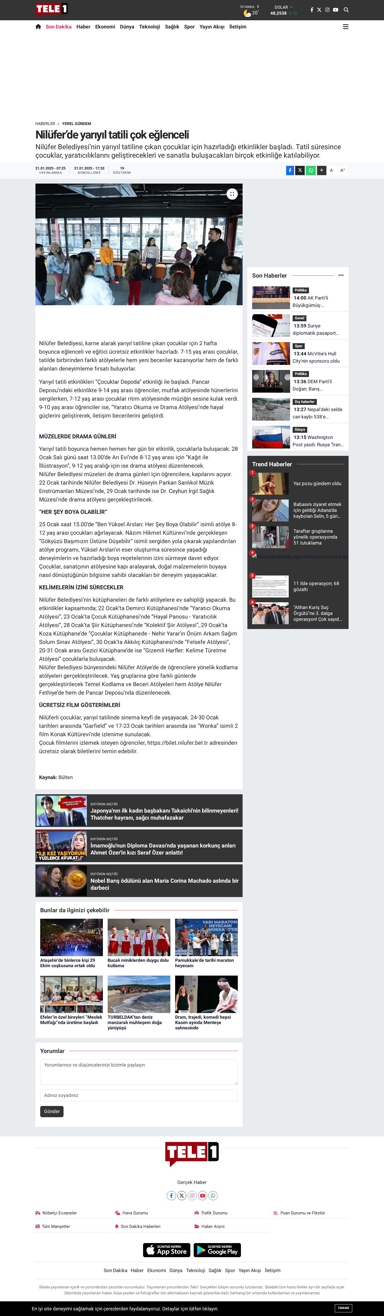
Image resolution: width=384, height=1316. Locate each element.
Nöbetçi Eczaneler (59, 1212)
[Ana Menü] (346, 26)
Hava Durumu (135, 1212)
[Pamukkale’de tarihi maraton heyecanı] (206, 937)
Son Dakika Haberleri (141, 1226)
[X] (181, 1195)
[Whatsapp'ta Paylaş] (311, 170)
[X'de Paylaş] (300, 170)
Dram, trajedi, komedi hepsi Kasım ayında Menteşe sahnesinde (203, 1022)
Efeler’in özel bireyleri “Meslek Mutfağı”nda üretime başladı (71, 1019)
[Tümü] (341, 275)
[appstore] (166, 1250)
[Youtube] (202, 1195)
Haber (83, 27)
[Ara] (346, 10)
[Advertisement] (192, 76)
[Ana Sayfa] (39, 26)
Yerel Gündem (76, 123)
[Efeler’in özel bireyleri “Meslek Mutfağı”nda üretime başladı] (71, 994)
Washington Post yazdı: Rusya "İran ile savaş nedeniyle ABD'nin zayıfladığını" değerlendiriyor (316, 441)
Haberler (45, 123)
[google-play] (217, 1250)
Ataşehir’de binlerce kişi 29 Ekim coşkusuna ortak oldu (67, 963)
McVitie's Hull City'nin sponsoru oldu (316, 357)
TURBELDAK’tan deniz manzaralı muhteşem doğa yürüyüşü (135, 1022)
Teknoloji (149, 27)
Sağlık (172, 27)
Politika (301, 290)
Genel (299, 318)
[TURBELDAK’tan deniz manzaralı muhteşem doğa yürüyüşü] (139, 994)
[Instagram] (192, 1195)
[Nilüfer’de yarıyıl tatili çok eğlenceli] (139, 244)
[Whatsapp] (213, 1195)
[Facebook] (171, 1195)
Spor (189, 27)
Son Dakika (59, 27)
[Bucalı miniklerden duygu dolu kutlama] (139, 937)
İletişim (238, 27)
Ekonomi (105, 27)
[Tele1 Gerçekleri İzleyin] (51, 10)
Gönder (52, 1111)
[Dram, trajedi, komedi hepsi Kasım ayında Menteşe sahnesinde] (206, 994)
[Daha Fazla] (321, 170)
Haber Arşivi (213, 1226)
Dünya (127, 27)
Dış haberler (305, 402)
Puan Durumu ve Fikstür (303, 1212)
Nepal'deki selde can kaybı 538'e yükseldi (317, 413)
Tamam (343, 1308)
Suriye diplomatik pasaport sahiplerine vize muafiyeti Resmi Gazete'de (314, 330)
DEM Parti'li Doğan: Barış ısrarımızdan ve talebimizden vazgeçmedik (312, 385)
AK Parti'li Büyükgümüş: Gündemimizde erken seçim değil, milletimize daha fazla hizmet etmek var (317, 302)
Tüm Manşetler (56, 1226)
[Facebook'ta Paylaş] (290, 170)
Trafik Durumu (214, 1212)
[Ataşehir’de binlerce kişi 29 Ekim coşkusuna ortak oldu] (71, 937)
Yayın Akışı (212, 27)
